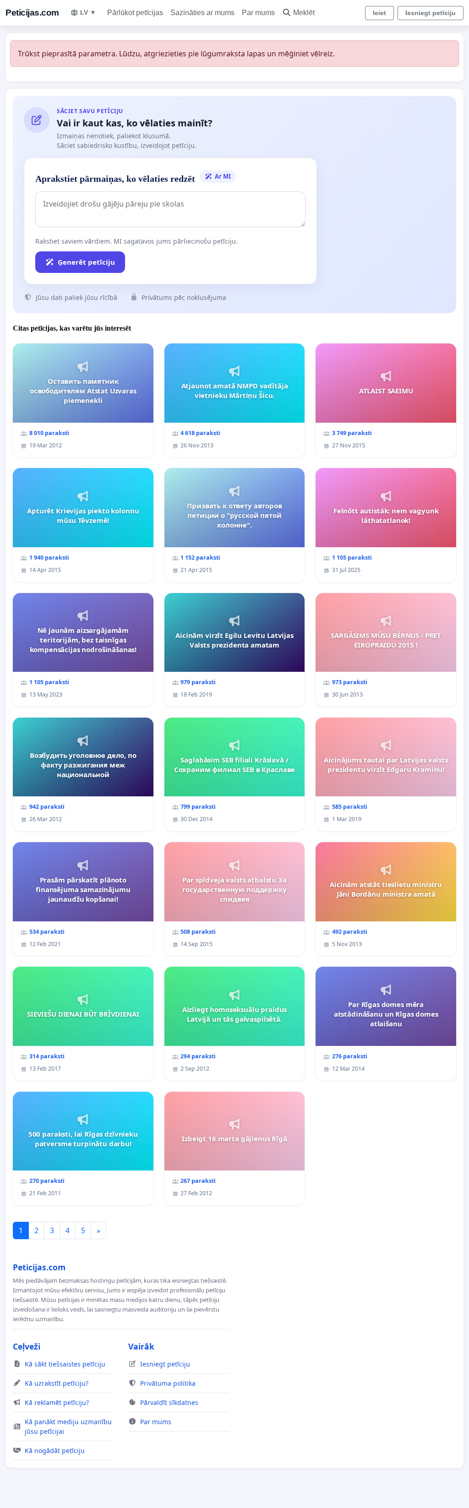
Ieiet (379, 12)
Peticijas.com (32, 12)
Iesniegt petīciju (430, 12)
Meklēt (304, 12)
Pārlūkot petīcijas (135, 12)
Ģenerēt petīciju (86, 262)
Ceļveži (26, 1346)
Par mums (258, 12)
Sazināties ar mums (202, 12)
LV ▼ (88, 12)
